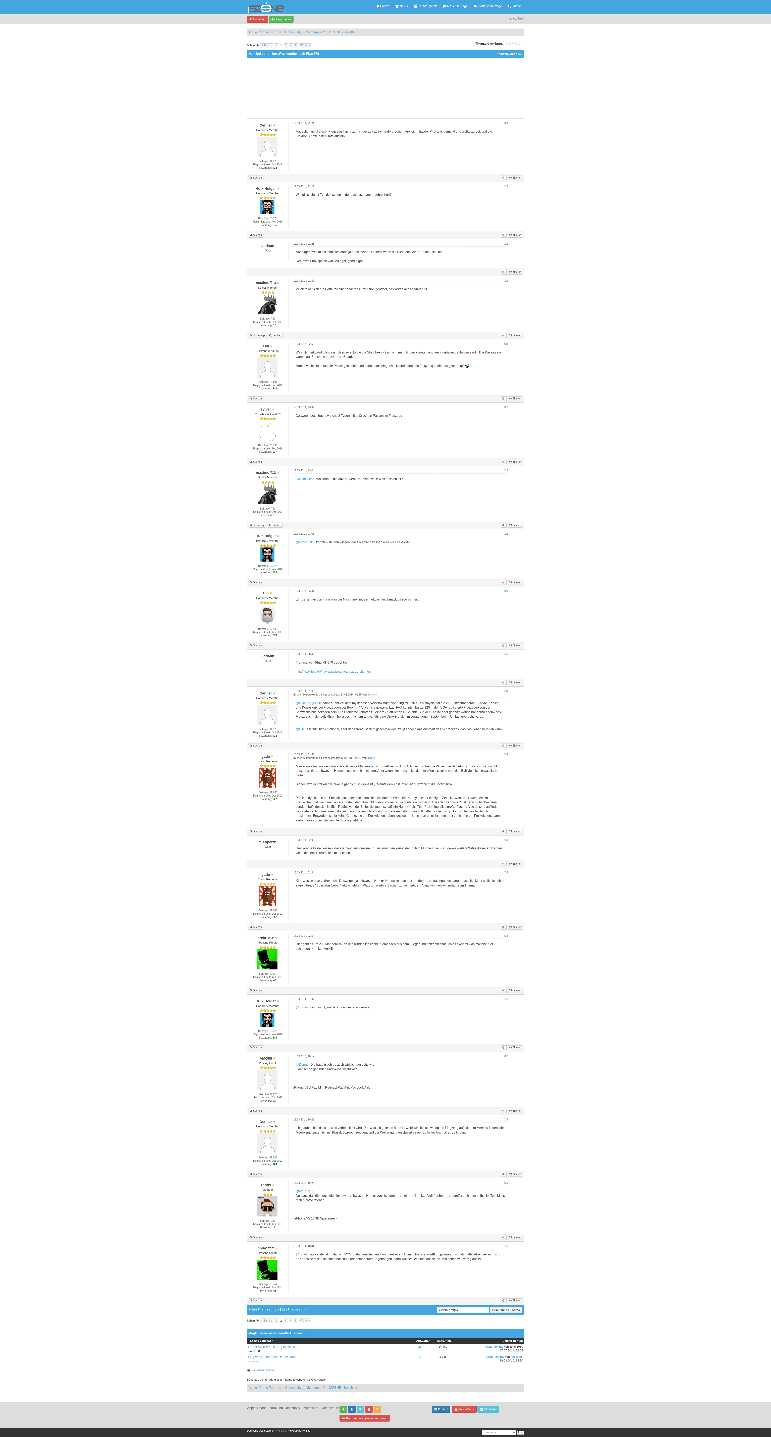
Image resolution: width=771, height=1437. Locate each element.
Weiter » (305, 45)
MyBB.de (280, 1430)
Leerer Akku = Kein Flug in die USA (273, 1347)
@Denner (303, 1064)
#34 (506, 872)
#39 (506, 1183)
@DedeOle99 (305, 479)
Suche (516, 6)
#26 (506, 407)
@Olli (300, 729)
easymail (253, 1361)
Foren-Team (466, 1409)
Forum (384, 6)
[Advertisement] (385, 88)
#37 (506, 1056)
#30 (506, 654)
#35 (506, 936)
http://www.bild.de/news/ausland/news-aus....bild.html (333, 671)
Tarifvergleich (427, 6)
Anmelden (258, 19)
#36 (506, 999)
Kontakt (442, 1409)
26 (419, 1346)
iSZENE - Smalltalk (343, 32)
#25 (506, 344)
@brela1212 (304, 1191)
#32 (506, 754)
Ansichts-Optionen (510, 53)
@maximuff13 (305, 542)
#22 (506, 186)
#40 (506, 1246)
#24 (506, 280)
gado (370, 758)
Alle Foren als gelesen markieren (366, 1418)
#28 (506, 533)
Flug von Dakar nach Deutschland (272, 1357)
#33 (506, 840)
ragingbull (517, 1356)
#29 (506, 591)
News (403, 6)
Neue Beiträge (457, 6)
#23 (506, 243)
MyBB (305, 1430)
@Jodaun (303, 1007)
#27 (506, 470)
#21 (506, 123)
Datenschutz (330, 1408)
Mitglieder (489, 1409)
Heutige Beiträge (489, 6)
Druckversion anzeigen (263, 1370)
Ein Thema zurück (265, 1309)
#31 (506, 691)
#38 (506, 1119)
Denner (371, 694)
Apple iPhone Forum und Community (275, 32)
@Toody (302, 1254)
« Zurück (267, 45)
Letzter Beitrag (494, 1346)
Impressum (310, 1408)
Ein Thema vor (293, 1309)
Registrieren (283, 19)
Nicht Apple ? (315, 32)
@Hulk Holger (306, 703)
